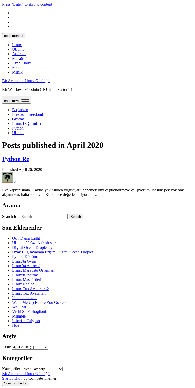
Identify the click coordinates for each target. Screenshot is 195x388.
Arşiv (6, 347)
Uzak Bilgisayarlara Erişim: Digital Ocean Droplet (52, 252)
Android (19, 54)
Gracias (18, 119)
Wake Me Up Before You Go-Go (39, 302)
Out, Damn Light (26, 238)
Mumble (19, 316)
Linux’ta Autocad (26, 266)
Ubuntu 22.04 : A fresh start (34, 243)
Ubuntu (18, 49)
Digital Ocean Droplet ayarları (36, 247)
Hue (15, 325)
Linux (17, 44)
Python (18, 128)
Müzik (17, 72)
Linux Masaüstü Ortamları (33, 270)
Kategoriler (11, 369)
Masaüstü (19, 58)
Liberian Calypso (26, 321)
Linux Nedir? (23, 284)
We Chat (19, 307)
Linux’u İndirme (25, 275)
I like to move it (24, 298)
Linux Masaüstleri (26, 279)
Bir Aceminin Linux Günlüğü (26, 81)
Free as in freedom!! (28, 114)
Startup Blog (12, 378)
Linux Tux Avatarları (29, 293)
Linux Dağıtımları (26, 123)
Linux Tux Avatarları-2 (30, 288)
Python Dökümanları (29, 256)
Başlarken (20, 110)
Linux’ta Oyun (24, 261)
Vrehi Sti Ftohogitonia (30, 311)
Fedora (17, 67)
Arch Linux (21, 63)
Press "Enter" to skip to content (27, 4)
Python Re (15, 158)
